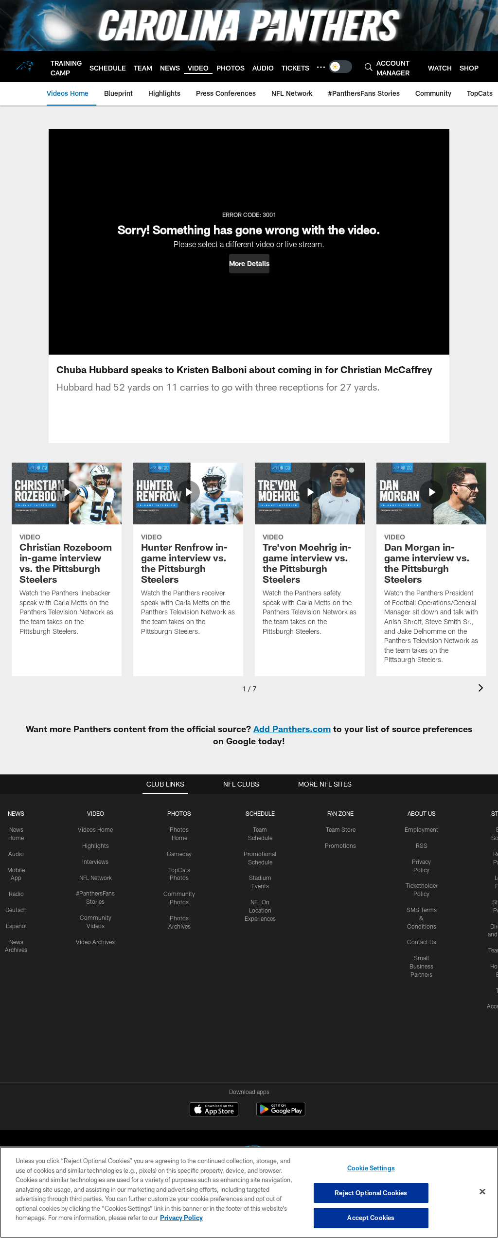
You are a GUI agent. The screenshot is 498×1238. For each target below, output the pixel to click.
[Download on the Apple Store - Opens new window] (214, 1110)
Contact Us (421, 941)
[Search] (369, 66)
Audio (16, 853)
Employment (421, 829)
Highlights (95, 845)
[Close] (482, 1191)
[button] (249, 263)
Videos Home (95, 829)
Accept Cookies (370, 1217)
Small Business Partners (421, 966)
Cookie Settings (371, 1168)
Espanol (16, 925)
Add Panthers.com (292, 728)
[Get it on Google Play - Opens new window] (281, 1114)
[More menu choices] (321, 67)
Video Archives (95, 941)
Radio (16, 893)
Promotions (340, 845)
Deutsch (16, 909)
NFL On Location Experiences (260, 910)
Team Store (341, 829)
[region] (249, 1192)
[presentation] (482, 689)
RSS (421, 845)
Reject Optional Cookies (371, 1193)
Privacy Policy (181, 1217)
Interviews (95, 861)
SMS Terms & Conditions (422, 918)
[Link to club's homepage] (25, 66)
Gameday (179, 853)
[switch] (340, 66)
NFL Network (95, 877)
